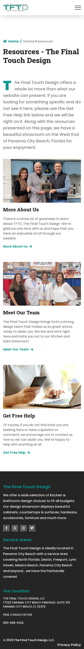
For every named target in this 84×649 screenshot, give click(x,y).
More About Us (15, 246)
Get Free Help (14, 452)
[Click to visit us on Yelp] (15, 528)
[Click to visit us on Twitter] (32, 528)
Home (13, 41)
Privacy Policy (69, 645)
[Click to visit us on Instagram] (23, 528)
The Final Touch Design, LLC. (34, 640)
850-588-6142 (13, 623)
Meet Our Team (16, 349)
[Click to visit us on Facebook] (6, 528)
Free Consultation (17, 615)
